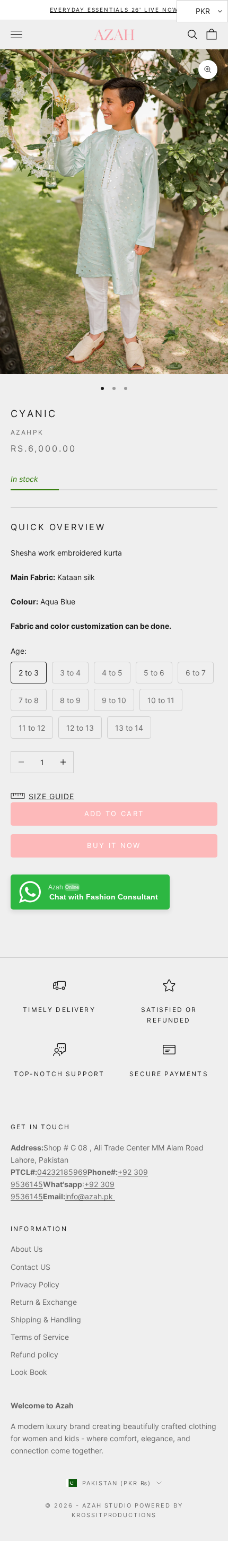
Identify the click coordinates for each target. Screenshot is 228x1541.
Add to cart (114, 813)
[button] (45, 796)
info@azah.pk (90, 1196)
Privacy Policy (35, 1284)
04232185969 (62, 1171)
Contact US (30, 1266)
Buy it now (114, 845)
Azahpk (27, 432)
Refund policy (34, 1354)
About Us (26, 1248)
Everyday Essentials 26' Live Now (114, 9)
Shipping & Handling (46, 1319)
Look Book (29, 1371)
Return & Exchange (44, 1301)
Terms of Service (40, 1336)
